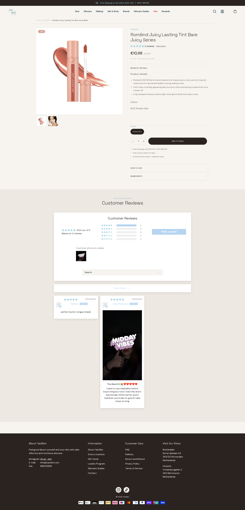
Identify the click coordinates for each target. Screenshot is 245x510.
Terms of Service (133, 468)
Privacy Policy (132, 463)
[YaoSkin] (12, 11)
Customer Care (134, 443)
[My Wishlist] (228, 11)
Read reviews (161, 46)
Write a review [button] (169, 231)
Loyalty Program (96, 463)
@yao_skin (46, 459)
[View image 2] (53, 121)
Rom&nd (46, 20)
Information (95, 443)
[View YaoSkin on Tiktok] (126, 490)
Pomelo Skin (137, 132)
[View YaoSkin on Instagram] (118, 490)
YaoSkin (126, 497)
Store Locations (96, 454)
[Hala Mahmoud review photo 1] (122, 345)
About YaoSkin (95, 449)
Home (38, 20)
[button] (137, 46)
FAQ (127, 449)
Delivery (129, 454)
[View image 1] (41, 121)
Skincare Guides (96, 468)
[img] (71, 299)
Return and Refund (135, 459)
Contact (92, 473)
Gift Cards (93, 459)
